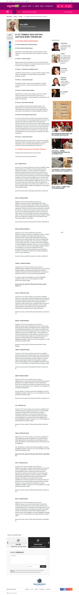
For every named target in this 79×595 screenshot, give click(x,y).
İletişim (36, 589)
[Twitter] (10, 45)
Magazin (24, 6)
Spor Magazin (49, 6)
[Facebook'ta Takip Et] (63, 1)
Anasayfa (27, 589)
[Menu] (58, 6)
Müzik (29, 6)
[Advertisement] (62, 27)
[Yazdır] (10, 54)
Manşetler (11, 1)
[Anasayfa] (7, 1)
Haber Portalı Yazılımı (13, 593)
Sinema (37, 6)
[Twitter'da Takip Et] (66, 1)
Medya (42, 6)
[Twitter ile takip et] (64, 589)
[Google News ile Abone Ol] (60, 1)
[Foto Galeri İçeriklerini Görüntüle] (71, 1)
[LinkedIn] (10, 47)
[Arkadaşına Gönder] (10, 51)
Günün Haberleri (17, 1)
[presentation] (11, 12)
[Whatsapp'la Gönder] (10, 49)
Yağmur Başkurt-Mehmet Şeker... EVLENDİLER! (32, 12)
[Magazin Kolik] (13, 6)
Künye (32, 589)
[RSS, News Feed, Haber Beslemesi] (70, 589)
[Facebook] (10, 42)
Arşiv (23, 1)
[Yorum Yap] (10, 56)
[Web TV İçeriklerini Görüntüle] (68, 1)
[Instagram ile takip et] (67, 589)
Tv (33, 6)
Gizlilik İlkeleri (41, 589)
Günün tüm (68, 12)
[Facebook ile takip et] (61, 589)
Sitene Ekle (27, 1)
